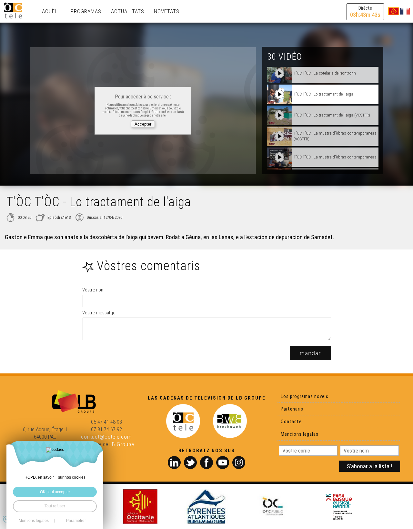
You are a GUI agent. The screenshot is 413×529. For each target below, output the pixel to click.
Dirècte (365, 11)
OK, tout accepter (55, 492)
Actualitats (127, 11)
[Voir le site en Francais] (405, 11)
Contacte (291, 421)
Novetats (166, 11)
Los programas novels (304, 396)
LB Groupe (121, 444)
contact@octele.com (106, 436)
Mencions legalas (299, 434)
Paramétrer (76, 521)
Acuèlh (51, 11)
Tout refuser (55, 506)
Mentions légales (34, 521)
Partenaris (292, 409)
